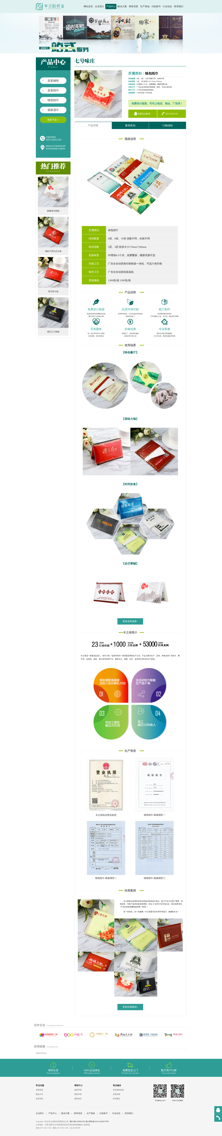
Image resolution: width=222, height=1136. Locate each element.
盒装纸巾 (53, 90)
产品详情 (93, 125)
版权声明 (78, 1090)
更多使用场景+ (130, 621)
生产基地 (144, 6)
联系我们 (178, 6)
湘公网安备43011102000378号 (97, 1121)
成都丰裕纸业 (41, 1053)
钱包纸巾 (53, 100)
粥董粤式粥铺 (53, 211)
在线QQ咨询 (144, 113)
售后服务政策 (118, 1090)
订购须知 (167, 125)
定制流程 (39, 1090)
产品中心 (110, 6)
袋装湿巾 (53, 110)
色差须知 (39, 1099)
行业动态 (167, 6)
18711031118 (171, 113)
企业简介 (99, 6)
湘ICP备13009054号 (77, 1121)
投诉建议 (116, 1099)
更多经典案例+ (130, 1007)
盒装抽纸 (53, 80)
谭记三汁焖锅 (53, 332)
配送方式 (39, 1094)
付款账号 (156, 6)
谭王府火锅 (53, 291)
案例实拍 (130, 125)
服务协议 (78, 1099)
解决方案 (122, 6)
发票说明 (116, 1094)
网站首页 (88, 6)
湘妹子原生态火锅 (53, 251)
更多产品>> (53, 119)
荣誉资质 (133, 6)
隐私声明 (78, 1094)
